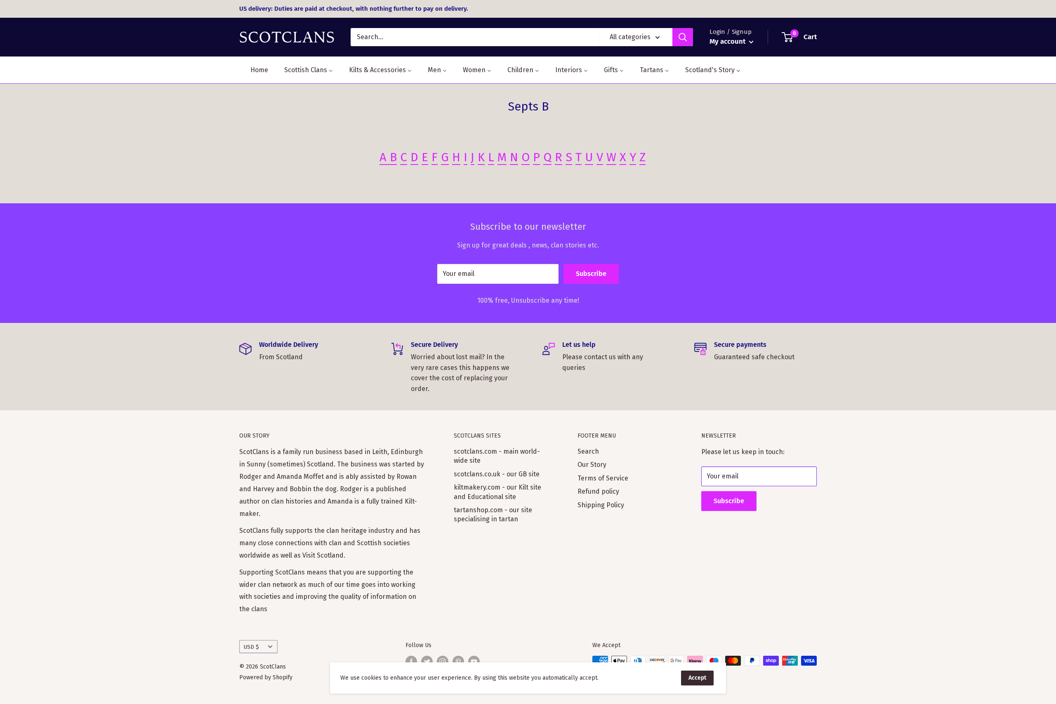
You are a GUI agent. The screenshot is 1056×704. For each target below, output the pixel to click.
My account (728, 41)
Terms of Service (603, 478)
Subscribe (591, 274)
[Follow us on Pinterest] (458, 661)
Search (588, 451)
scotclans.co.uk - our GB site (497, 474)
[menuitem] (254, 70)
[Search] (682, 37)
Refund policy (598, 491)
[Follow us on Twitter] (427, 661)
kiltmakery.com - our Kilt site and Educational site (497, 491)
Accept (697, 677)
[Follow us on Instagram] (442, 661)
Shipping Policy (601, 505)
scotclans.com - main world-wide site (497, 455)
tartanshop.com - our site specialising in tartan (493, 514)
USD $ (251, 646)
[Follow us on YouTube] (474, 661)
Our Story (592, 465)
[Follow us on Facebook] (411, 661)
